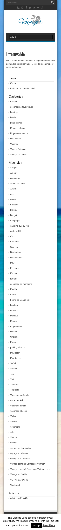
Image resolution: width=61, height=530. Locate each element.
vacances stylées (18, 411)
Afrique (13, 167)
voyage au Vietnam (19, 453)
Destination (15, 252)
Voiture (13, 437)
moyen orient (16, 326)
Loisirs (13, 117)
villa (12, 432)
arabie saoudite (17, 183)
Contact (14, 83)
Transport (14, 384)
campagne (15, 220)
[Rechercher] (52, 2)
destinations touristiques (21, 107)
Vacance (14, 144)
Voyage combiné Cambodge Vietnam (27, 464)
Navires (13, 331)
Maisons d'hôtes (18, 128)
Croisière (14, 241)
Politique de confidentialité (22, 88)
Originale (14, 337)
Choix (13, 236)
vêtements (15, 427)
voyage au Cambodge (20, 448)
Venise (13, 421)
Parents (14, 342)
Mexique (14, 315)
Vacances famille (18, 405)
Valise (13, 416)
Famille (13, 289)
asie (12, 194)
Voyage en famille (18, 154)
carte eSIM (15, 231)
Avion (13, 199)
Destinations (16, 257)
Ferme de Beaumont (19, 300)
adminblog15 (16, 498)
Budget (13, 101)
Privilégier (15, 353)
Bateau (13, 210)
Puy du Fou (15, 358)
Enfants (14, 279)
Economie (15, 268)
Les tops (14, 112)
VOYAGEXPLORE (19, 480)
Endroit (13, 273)
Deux (12, 263)
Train (12, 379)
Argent (13, 189)
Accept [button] (36, 525)
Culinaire (14, 247)
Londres (14, 305)
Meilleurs (14, 310)
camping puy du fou (19, 226)
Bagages (14, 204)
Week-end (15, 485)
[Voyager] (30, 23)
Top (12, 374)
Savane (13, 368)
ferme (13, 294)
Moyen (13, 321)
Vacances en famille (19, 395)
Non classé (15, 138)
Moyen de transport (19, 133)
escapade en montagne (21, 284)
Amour (13, 173)
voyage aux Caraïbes (20, 458)
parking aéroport (17, 347)
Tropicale (14, 390)
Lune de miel (16, 123)
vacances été (16, 400)
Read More (49, 525)
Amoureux (15, 178)
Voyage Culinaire (18, 149)
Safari (13, 363)
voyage (13, 442)
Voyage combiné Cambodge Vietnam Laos (30, 469)
